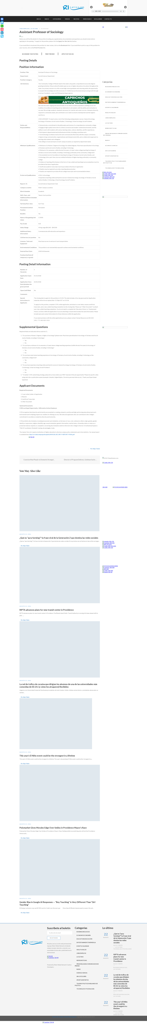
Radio (107, 140)
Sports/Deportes (111, 156)
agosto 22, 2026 (25, 534)
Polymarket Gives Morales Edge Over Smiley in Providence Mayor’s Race (53, 827)
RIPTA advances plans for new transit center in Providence (46, 610)
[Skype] (2, 36)
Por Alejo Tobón (95, 448)
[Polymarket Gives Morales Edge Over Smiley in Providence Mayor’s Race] (59, 793)
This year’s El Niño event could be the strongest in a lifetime (47, 755)
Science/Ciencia (111, 145)
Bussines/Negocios (112, 86)
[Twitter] (26, 8)
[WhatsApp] (2, 26)
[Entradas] (59, 460)
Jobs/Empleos (24, 28)
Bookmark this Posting (30, 54)
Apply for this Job (68, 54)
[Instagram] (29, 8)
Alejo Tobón (118, 945)
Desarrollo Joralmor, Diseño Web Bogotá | (64, 1017)
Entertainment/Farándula (115, 102)
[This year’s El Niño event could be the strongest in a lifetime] (55, 723)
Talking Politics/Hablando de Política (114, 162)
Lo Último (34, 28)
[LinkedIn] (2, 32)
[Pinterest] (2, 29)
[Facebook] (23, 8)
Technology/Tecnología (114, 168)
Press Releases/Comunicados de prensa (115, 134)
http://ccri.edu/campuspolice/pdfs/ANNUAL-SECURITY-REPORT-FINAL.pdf (52, 434)
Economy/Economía (112, 91)
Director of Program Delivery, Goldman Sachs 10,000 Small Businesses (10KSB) (80, 460)
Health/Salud (110, 112)
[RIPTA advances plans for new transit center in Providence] (59, 575)
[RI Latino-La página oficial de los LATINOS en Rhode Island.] (73, 8)
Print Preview (50, 54)
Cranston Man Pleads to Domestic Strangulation (39, 460)
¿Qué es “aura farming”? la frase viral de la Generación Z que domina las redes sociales (58, 538)
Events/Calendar (111, 107)
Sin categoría (110, 150)
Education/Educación (113, 97)
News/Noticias (111, 128)
